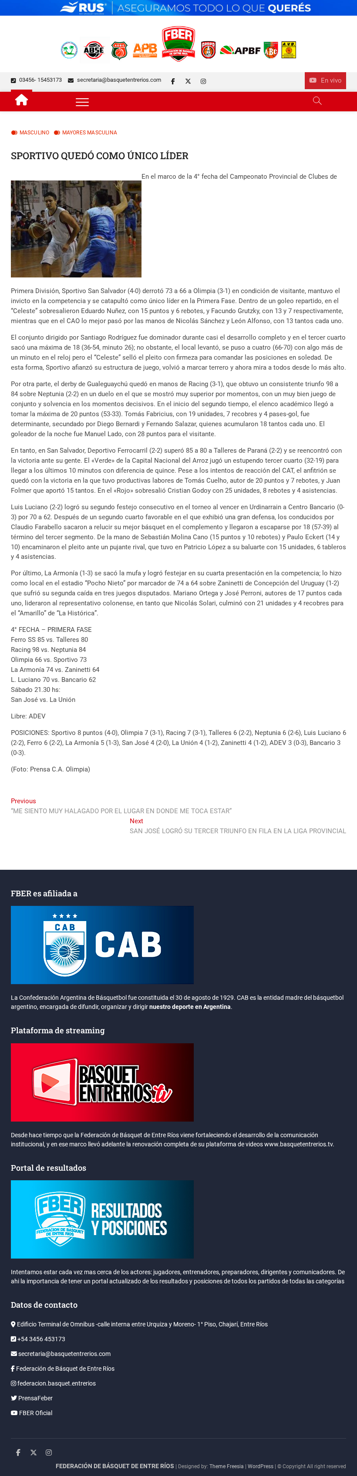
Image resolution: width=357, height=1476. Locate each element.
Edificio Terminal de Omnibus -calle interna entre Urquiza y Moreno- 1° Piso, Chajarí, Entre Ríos (142, 1324)
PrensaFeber (35, 1398)
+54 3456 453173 (40, 1339)
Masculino (35, 133)
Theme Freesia (226, 1466)
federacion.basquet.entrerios (56, 1383)
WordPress (260, 1466)
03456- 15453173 (40, 80)
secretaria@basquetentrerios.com (118, 80)
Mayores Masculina (89, 133)
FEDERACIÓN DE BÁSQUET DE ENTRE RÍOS (115, 1466)
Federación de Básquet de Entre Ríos (65, 1368)
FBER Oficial (35, 1412)
